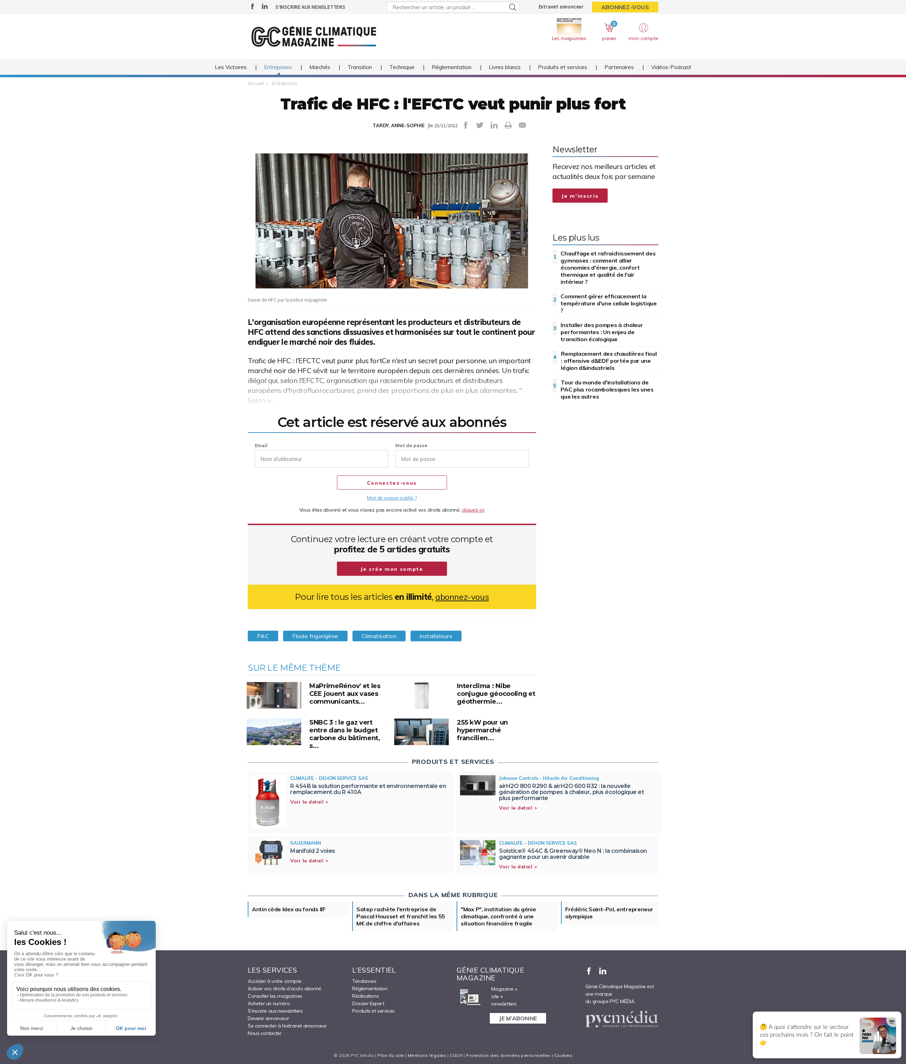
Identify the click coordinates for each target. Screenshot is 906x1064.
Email (261, 445)
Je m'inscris (580, 196)
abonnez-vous (462, 597)
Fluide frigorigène (315, 636)
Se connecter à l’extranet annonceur (287, 1026)
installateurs (436, 636)
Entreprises (278, 67)
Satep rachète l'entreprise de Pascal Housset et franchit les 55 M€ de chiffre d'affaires (400, 916)
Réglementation (451, 67)
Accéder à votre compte (274, 981)
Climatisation (379, 636)
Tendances (364, 981)
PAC (263, 636)
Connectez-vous (392, 483)
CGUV (456, 1055)
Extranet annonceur (561, 6)
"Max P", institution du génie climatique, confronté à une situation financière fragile (498, 916)
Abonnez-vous (625, 7)
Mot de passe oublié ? (392, 498)
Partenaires (619, 67)
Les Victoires (231, 67)
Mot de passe (411, 445)
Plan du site (391, 1055)
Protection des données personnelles (508, 1055)
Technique (401, 67)
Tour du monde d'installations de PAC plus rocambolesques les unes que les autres (607, 389)
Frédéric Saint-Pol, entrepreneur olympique (609, 913)
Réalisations (365, 996)
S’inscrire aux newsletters (310, 7)
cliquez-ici (473, 510)
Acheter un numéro (269, 1003)
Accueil (256, 83)
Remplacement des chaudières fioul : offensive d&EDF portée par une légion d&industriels (608, 360)
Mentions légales (427, 1055)
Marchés (319, 67)
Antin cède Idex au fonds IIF (289, 909)
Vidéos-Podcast (671, 67)
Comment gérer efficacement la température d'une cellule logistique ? (608, 303)
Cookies (563, 1055)
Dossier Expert (368, 1003)
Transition (360, 67)
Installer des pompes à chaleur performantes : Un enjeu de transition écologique (602, 332)
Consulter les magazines (275, 996)
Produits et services (562, 67)
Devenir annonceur (268, 1018)
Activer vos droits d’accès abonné (284, 988)
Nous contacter (264, 1033)
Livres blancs (505, 67)
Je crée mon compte (392, 569)
